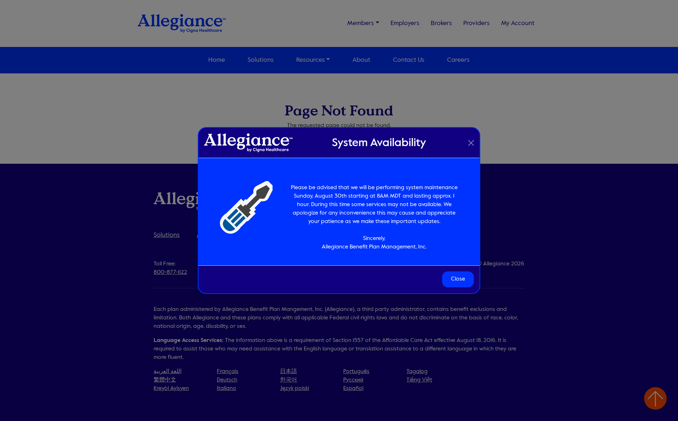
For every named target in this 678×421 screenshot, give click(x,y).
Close (458, 279)
